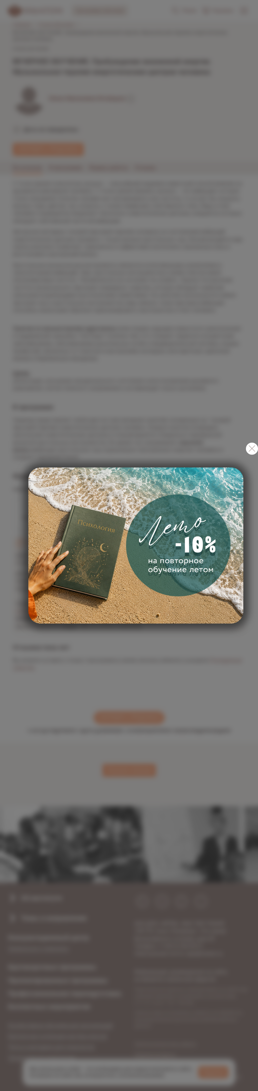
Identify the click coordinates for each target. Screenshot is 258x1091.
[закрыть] (252, 449)
